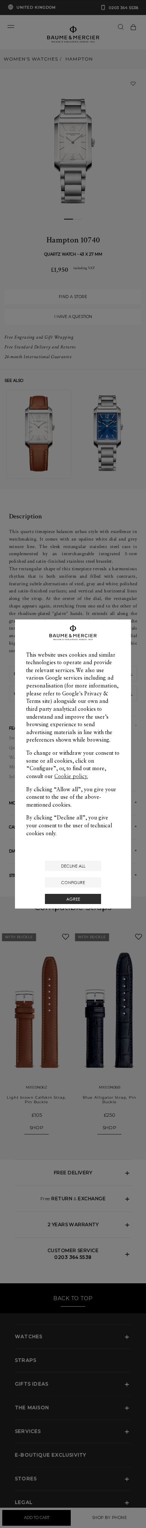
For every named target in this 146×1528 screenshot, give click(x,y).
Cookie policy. (71, 776)
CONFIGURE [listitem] (73, 882)
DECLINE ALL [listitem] (73, 866)
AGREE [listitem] (73, 899)
